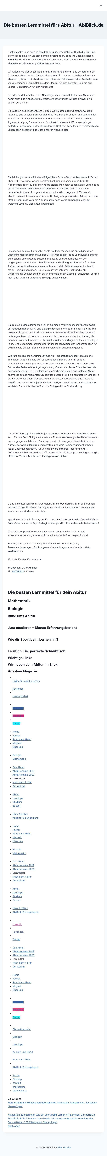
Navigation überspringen (42, 1102)
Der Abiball (19, 966)
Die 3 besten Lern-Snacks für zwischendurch (47, 1118)
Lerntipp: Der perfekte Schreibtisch (36, 651)
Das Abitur (18, 947)
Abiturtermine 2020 (24, 955)
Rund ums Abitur (21, 616)
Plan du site (64, 1147)
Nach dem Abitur (22, 962)
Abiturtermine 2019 (23, 951)
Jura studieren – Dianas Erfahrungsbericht (42, 628)
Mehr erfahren (16, 1102)
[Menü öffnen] (101, 5)
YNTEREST (18, 571)
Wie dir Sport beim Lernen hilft (33, 639)
